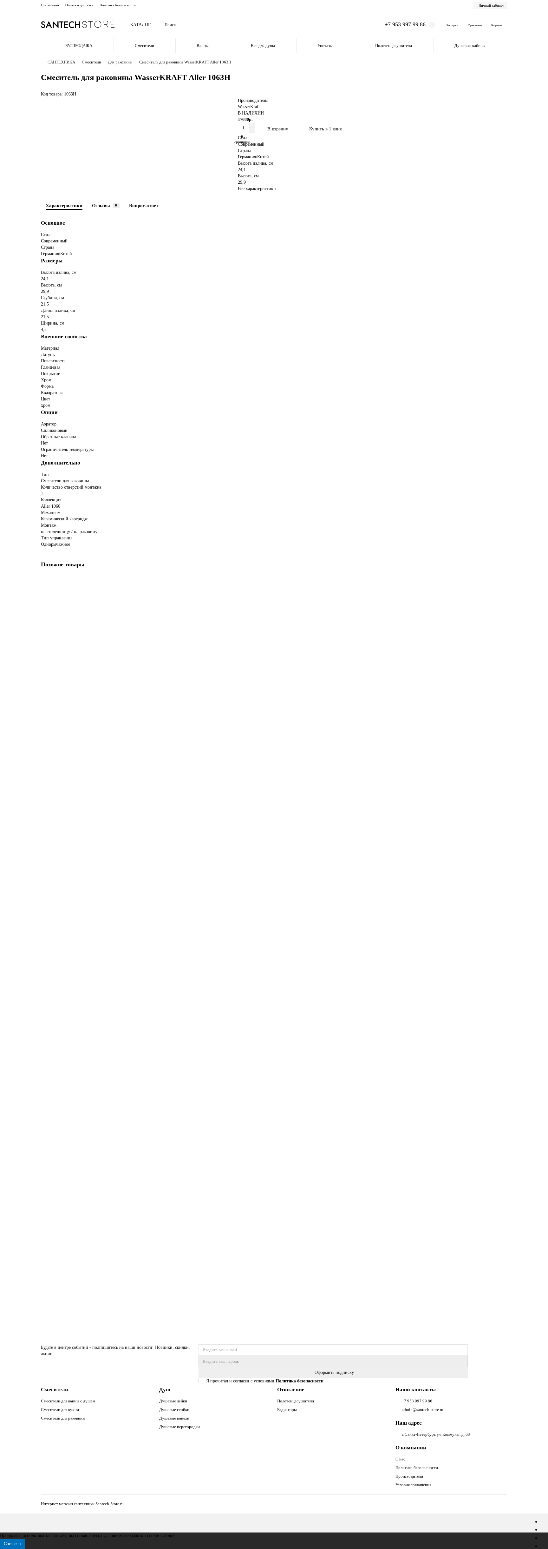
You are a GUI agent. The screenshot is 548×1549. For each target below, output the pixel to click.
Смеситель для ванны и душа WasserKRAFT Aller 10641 (96, 1265)
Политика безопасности (118, 5)
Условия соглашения (413, 1484)
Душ (164, 1390)
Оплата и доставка (79, 5)
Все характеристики (257, 188)
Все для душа (263, 45)
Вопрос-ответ (143, 205)
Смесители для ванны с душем (68, 1401)
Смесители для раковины (63, 1418)
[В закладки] (502, 581)
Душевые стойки (174, 1409)
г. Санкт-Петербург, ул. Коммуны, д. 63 (436, 1434)
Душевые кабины (470, 45)
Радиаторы (287, 1409)
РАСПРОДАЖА (78, 45)
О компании (50, 5)
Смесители (144, 45)
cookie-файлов (160, 1535)
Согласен (12, 1543)
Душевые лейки (173, 1401)
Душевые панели (174, 1418)
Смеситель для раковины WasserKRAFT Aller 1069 (91, 963)
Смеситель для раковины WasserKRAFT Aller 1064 (91, 662)
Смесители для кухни (60, 1409)
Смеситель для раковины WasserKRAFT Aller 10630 (92, 1114)
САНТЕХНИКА (61, 62)
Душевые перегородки (179, 1426)
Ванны (203, 45)
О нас (400, 1459)
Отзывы (104, 205)
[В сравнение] (502, 593)
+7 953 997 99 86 (417, 1401)
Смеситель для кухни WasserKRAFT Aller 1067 (87, 813)
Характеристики (64, 205)
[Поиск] (363, 25)
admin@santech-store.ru (422, 1409)
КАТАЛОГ (140, 24)
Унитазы (325, 45)
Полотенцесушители (393, 45)
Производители (409, 1476)
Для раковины (120, 62)
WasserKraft (249, 106)
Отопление (290, 1390)
